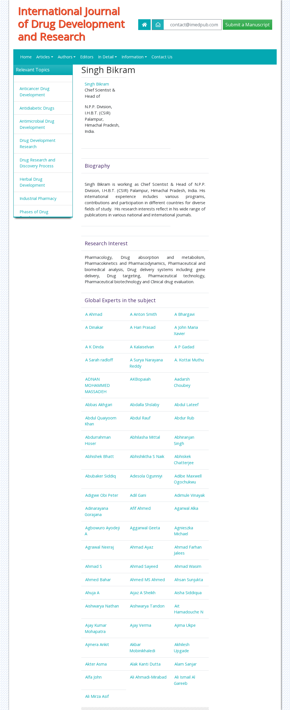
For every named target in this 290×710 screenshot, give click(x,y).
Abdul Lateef (186, 404)
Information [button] (132, 56)
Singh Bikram (97, 84)
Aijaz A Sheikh (142, 592)
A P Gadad (184, 346)
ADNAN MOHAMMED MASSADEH (97, 385)
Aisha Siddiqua (188, 592)
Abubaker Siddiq (100, 476)
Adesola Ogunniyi (146, 476)
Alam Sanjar (185, 664)
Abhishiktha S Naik (147, 456)
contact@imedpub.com (194, 25)
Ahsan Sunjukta (188, 579)
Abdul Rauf (140, 418)
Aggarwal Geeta (145, 527)
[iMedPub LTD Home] (144, 24)
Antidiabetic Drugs (37, 108)
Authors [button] (65, 56)
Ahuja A (92, 592)
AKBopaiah (140, 379)
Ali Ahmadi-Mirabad (148, 677)
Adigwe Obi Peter (101, 495)
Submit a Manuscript (247, 25)
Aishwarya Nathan (102, 606)
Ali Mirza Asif (97, 696)
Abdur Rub (184, 418)
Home (26, 56)
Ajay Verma (140, 625)
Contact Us (162, 56)
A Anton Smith (143, 314)
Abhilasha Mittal (145, 437)
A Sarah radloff (99, 360)
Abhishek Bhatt (99, 456)
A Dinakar (94, 327)
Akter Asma (96, 664)
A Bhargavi (184, 314)
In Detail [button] (106, 56)
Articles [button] (43, 56)
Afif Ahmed (140, 508)
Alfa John (93, 677)
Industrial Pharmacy (38, 198)
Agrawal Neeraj (99, 547)
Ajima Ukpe (185, 625)
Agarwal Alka (186, 508)
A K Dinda (94, 346)
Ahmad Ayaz (141, 547)
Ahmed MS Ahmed (147, 579)
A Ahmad (93, 314)
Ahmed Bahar (98, 579)
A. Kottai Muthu (189, 360)
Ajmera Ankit (97, 644)
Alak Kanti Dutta (145, 664)
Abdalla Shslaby (144, 404)
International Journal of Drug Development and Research (71, 23)
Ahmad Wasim (187, 566)
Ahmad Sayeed (144, 566)
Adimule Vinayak (189, 495)
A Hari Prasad (142, 327)
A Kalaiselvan (142, 346)
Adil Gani (138, 495)
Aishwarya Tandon (147, 606)
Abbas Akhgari (98, 404)
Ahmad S (93, 566)
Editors (86, 56)
